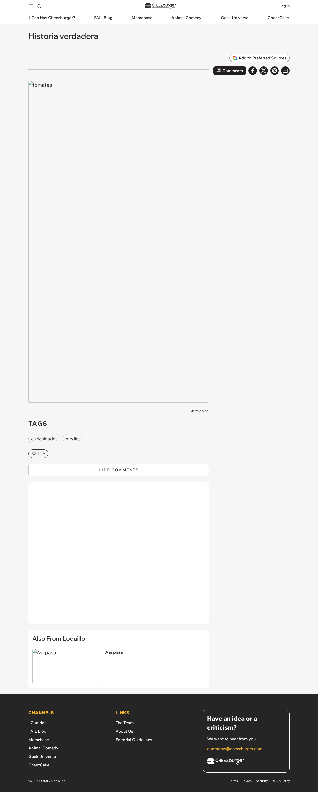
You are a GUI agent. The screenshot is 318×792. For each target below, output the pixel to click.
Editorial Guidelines (134, 739)
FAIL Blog (37, 731)
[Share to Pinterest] (274, 70)
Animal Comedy (43, 747)
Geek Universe (42, 756)
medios (73, 439)
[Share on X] (263, 70)
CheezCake (38, 764)
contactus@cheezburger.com (234, 748)
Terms (233, 781)
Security (262, 781)
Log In (284, 6)
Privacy (247, 781)
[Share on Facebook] (252, 70)
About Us (124, 731)
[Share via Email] (285, 70)
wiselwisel (202, 411)
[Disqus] (118, 556)
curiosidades (44, 439)
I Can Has (37, 722)
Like (41, 453)
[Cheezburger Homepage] (160, 6)
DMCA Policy (281, 781)
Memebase (38, 739)
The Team (125, 722)
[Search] (38, 5)
